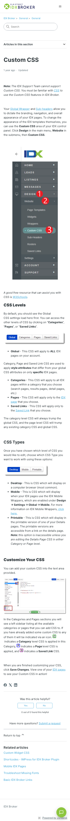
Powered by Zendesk (54, 817)
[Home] (20, 6)
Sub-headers (44, 109)
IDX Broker (9, 18)
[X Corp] (10, 685)
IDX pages (59, 669)
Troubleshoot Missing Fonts (21, 773)
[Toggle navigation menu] (60, 6)
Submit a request (49, 723)
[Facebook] (5, 685)
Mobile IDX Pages (15, 766)
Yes (25, 705)
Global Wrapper (20, 109)
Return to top (12, 735)
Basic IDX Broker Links (18, 780)
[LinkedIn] (15, 685)
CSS (56, 90)
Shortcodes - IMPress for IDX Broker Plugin (31, 759)
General (23, 18)
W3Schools (20, 297)
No (44, 705)
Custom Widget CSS (16, 752)
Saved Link (22, 410)
